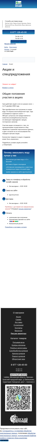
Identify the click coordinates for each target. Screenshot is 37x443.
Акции (18, 317)
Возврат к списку (8, 88)
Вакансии (18, 331)
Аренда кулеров (18, 353)
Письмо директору (10, 44)
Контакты (18, 328)
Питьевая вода (18, 342)
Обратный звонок (18, 42)
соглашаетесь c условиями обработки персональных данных (15, 432)
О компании (18, 325)
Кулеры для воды (18, 345)
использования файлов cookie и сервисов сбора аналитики (18, 436)
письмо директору (25, 209)
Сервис (18, 319)
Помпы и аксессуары (18, 348)
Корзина (6, 49)
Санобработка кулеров (18, 351)
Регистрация (13, 47)
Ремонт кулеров (18, 356)
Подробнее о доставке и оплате (16, 227)
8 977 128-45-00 (18, 32)
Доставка (18, 322)
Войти (6, 47)
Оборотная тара (18, 359)
